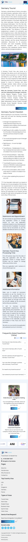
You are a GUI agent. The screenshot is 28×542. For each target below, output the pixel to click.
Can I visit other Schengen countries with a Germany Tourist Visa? (12, 363)
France (3, 492)
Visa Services (5, 470)
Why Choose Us (5, 473)
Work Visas (4, 501)
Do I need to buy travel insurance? (11, 369)
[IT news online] (21, 444)
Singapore (4, 487)
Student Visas (5, 504)
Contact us (8, 521)
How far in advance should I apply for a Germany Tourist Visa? (12, 356)
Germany (3, 489)
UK (2, 485)
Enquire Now (14, 436)
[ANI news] (10, 444)
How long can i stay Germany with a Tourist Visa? (11, 343)
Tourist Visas (4, 499)
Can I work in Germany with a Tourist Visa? (12, 349)
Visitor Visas (4, 511)
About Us (3, 468)
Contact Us (4, 475)
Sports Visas (4, 509)
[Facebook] (2, 528)
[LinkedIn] (8, 528)
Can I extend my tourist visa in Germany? (13, 374)
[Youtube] (14, 528)
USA (2, 482)
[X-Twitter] (11, 528)
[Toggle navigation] (25, 2)
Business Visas (5, 506)
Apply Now (21, 108)
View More (14, 408)
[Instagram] (5, 528)
